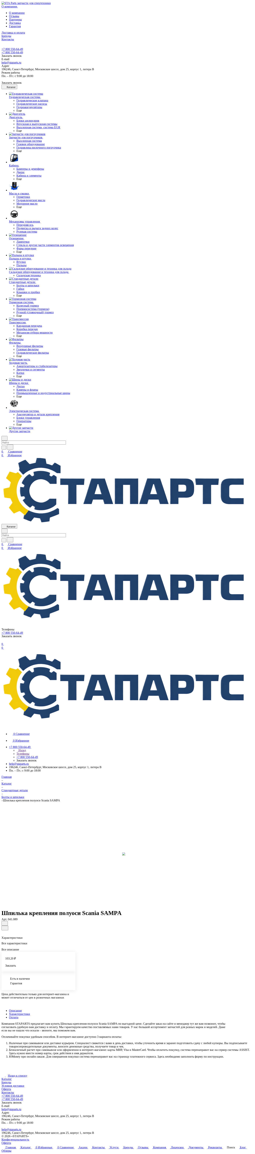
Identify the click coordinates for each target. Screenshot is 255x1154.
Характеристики (19, 1014)
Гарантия (15, 26)
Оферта (6, 1089)
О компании (17, 12)
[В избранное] (4, 923)
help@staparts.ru (11, 62)
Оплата (13, 1017)
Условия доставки (12, 1085)
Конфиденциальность (15, 1139)
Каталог (6, 1079)
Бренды (6, 1082)
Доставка (15, 22)
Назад (22, 750)
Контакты (7, 1092)
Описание (15, 1010)
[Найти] (10, 447)
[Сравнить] (4, 928)
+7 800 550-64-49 (12, 49)
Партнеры (15, 19)
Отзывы (14, 16)
